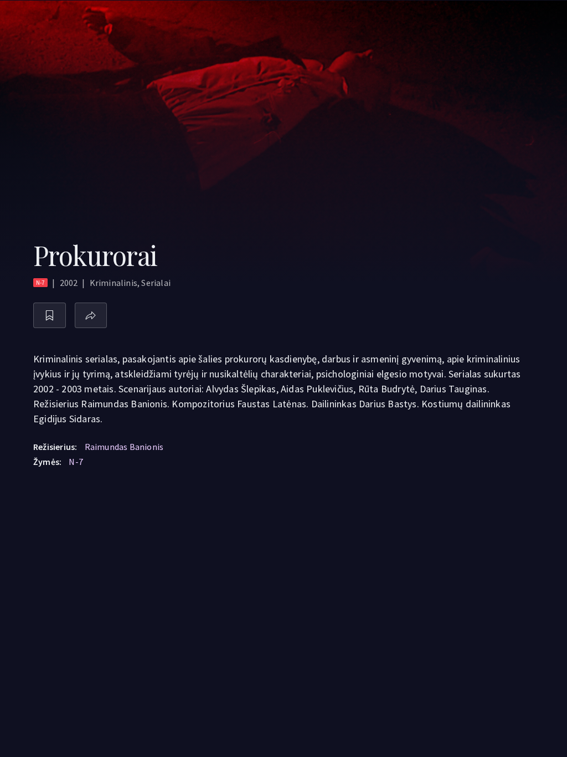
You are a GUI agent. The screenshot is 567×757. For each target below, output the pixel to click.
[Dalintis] (91, 316)
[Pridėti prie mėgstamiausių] (49, 316)
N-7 (76, 461)
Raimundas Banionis (124, 446)
